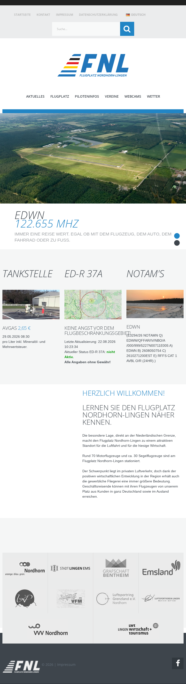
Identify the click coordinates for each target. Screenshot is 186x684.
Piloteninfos (87, 96)
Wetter (153, 96)
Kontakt (43, 15)
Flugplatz (59, 96)
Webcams (132, 96)
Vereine (112, 96)
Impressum (64, 15)
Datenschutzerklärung (98, 15)
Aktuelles (35, 96)
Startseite (22, 15)
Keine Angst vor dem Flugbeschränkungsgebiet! (97, 330)
